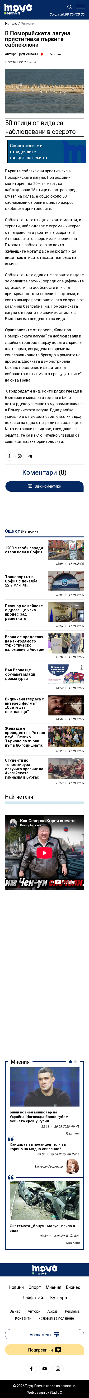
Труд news (73, 1133)
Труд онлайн (27, 54)
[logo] (18, 9)
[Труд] (44, 1270)
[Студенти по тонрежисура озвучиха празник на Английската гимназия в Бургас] (66, 768)
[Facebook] (31, 1368)
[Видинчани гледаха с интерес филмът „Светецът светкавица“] (66, 705)
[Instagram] (58, 1368)
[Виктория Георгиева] (72, 1166)
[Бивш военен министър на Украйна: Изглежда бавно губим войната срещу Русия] (45, 1087)
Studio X (56, 1392)
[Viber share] (19, 456)
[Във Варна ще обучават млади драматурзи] (66, 674)
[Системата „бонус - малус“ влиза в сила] (45, 1200)
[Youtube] (44, 1368)
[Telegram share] (30, 456)
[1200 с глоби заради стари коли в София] (66, 550)
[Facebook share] (9, 456)
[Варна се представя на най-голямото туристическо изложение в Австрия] (66, 643)
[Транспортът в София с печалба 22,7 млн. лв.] (66, 581)
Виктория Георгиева (48, 1166)
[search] (69, 7)
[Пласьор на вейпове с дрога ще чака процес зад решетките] (66, 612)
